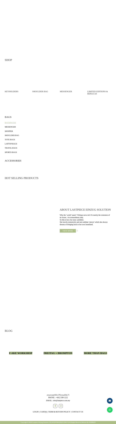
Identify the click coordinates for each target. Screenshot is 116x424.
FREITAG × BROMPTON (58, 353)
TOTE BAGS (10, 140)
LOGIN (36, 412)
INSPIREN (92, 422)
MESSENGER (10, 127)
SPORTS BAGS (11, 152)
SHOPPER (9, 131)
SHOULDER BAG (12, 135)
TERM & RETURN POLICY (59, 412)
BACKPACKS (10, 123)
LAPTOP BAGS (11, 144)
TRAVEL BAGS (11, 148)
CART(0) (43, 412)
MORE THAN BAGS (95, 353)
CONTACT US (77, 412)
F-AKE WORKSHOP (20, 353)
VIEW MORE (68, 231)
